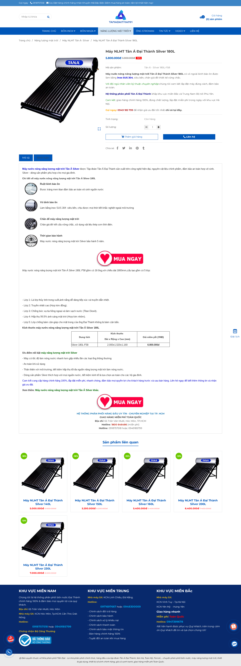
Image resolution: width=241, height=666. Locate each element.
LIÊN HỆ (194, 30)
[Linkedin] (130, 148)
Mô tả (26, 157)
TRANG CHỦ (49, 30)
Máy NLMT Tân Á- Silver (75, 40)
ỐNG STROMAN (145, 30)
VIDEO (179, 30)
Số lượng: (111, 126)
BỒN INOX (67, 30)
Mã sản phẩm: (114, 67)
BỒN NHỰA (87, 30)
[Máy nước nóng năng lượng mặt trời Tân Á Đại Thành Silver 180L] (60, 89)
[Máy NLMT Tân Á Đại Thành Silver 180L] (120, 17)
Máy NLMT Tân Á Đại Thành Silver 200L (198, 502)
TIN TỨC (164, 30)
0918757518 (38, 3)
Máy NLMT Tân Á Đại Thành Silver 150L (94, 502)
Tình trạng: (112, 119)
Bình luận (43, 157)
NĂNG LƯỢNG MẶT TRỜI (115, 30)
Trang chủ (24, 40)
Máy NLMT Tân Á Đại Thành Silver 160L (146, 502)
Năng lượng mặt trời (46, 40)
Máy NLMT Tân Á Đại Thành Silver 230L (43, 566)
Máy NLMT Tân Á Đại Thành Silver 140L (43, 502)
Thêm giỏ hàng (133, 136)
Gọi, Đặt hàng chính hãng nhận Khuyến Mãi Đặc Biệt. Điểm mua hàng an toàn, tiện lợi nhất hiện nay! (101, 3)
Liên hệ (190, 136)
